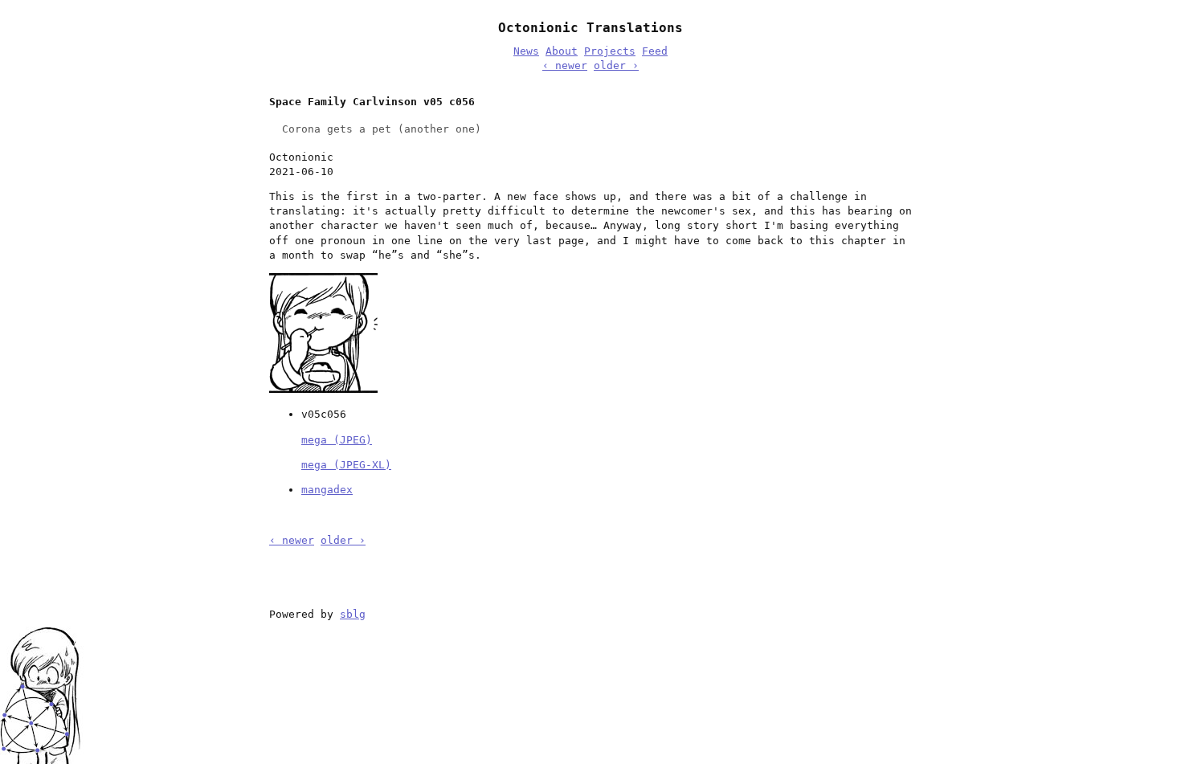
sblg (353, 614)
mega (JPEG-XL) (346, 465)
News (526, 51)
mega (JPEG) (336, 440)
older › (616, 65)
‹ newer (564, 65)
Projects (609, 51)
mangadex (327, 490)
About (562, 51)
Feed (655, 51)
